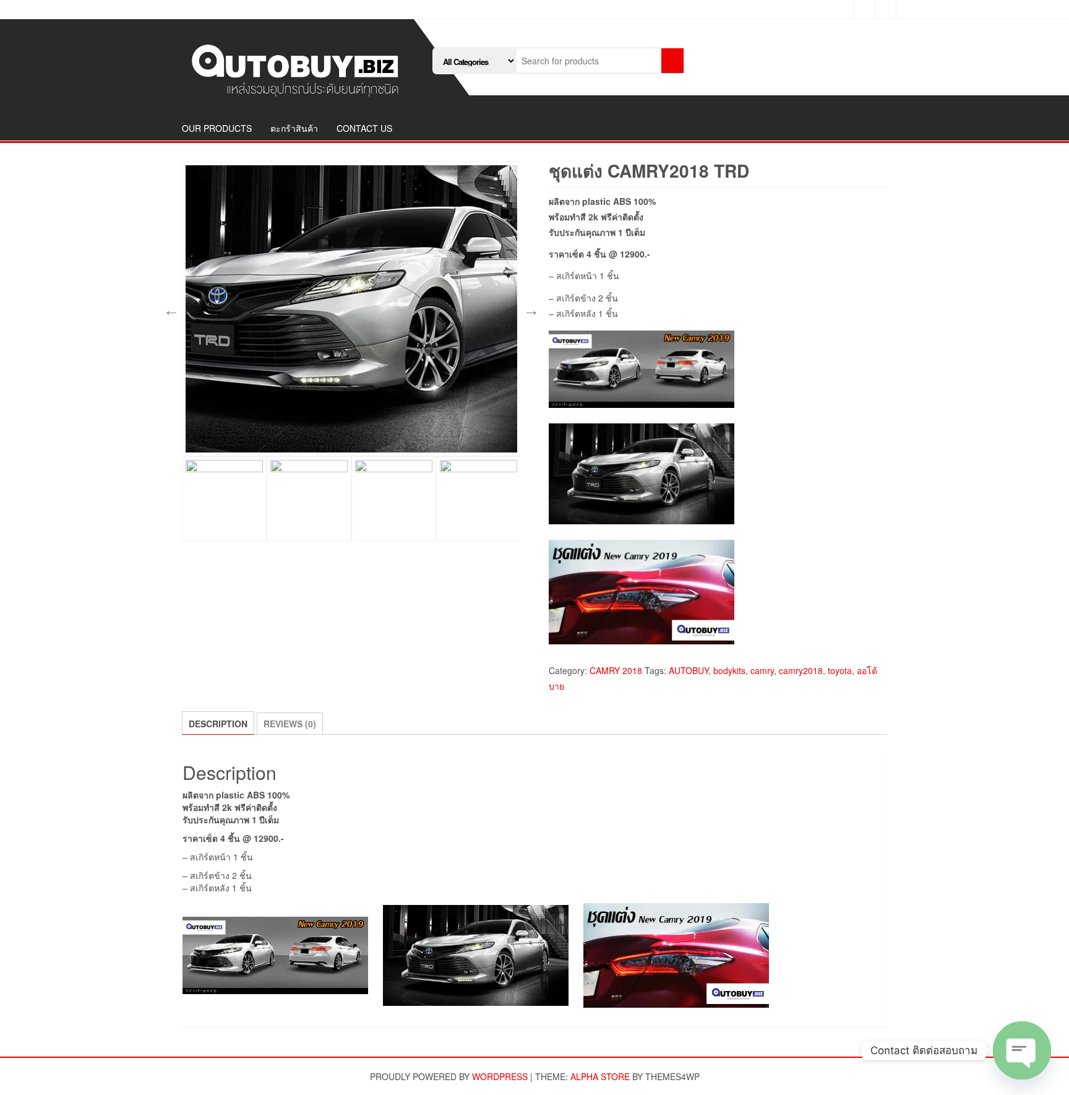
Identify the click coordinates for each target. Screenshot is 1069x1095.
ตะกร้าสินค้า (294, 128)
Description (218, 723)
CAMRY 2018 (616, 670)
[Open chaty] (1022, 1050)
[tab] (218, 723)
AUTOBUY (688, 670)
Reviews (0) (290, 723)
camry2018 (801, 670)
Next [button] (529, 309)
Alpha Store (600, 1076)
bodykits (729, 670)
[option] (351, 309)
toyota (840, 670)
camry (762, 670)
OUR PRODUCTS (217, 128)
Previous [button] (169, 309)
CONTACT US (364, 128)
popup (505, 441)
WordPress (500, 1076)
